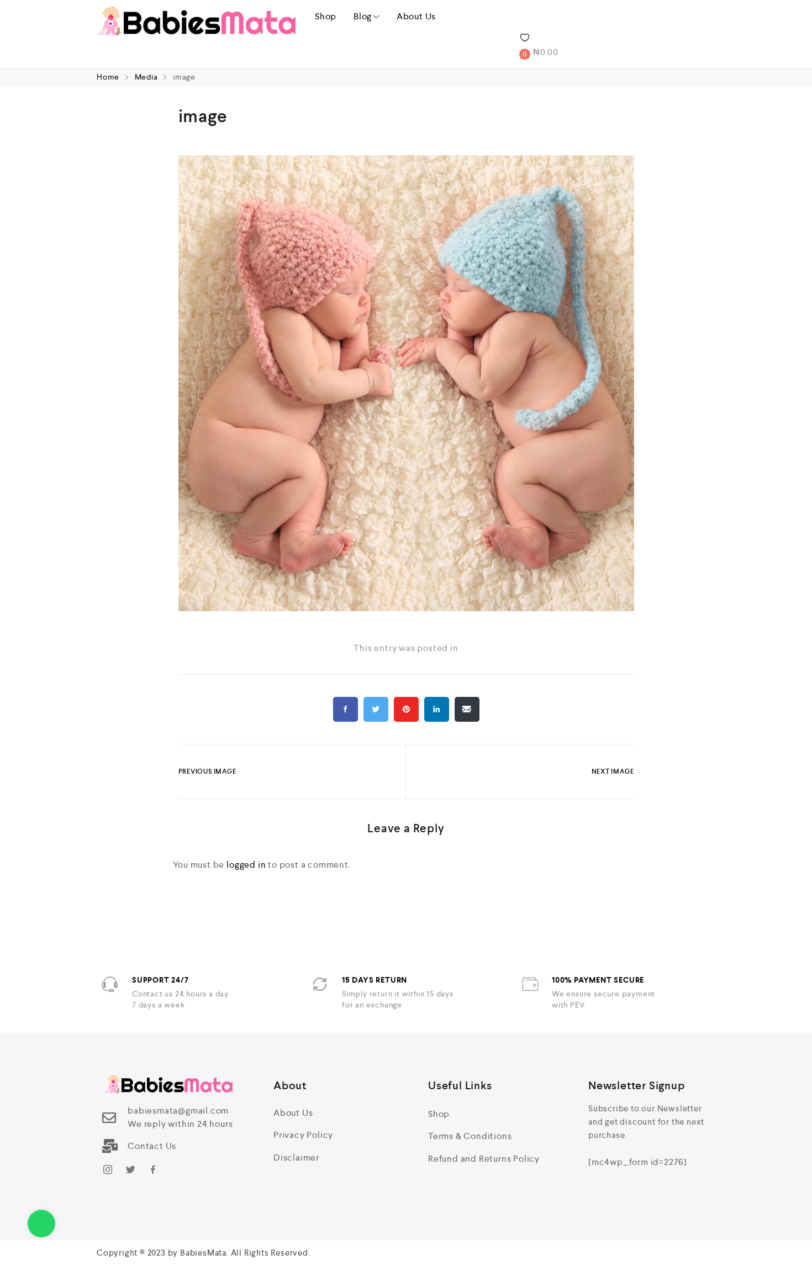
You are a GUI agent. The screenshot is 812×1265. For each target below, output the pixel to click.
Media (146, 77)
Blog (363, 16)
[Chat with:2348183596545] (41, 1223)
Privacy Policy (303, 1135)
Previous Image (207, 771)
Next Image (613, 771)
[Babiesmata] (196, 20)
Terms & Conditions (470, 1136)
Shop (325, 16)
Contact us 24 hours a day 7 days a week (180, 999)
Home (109, 77)
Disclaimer (296, 1157)
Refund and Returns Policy (484, 1158)
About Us (416, 16)
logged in (246, 864)
